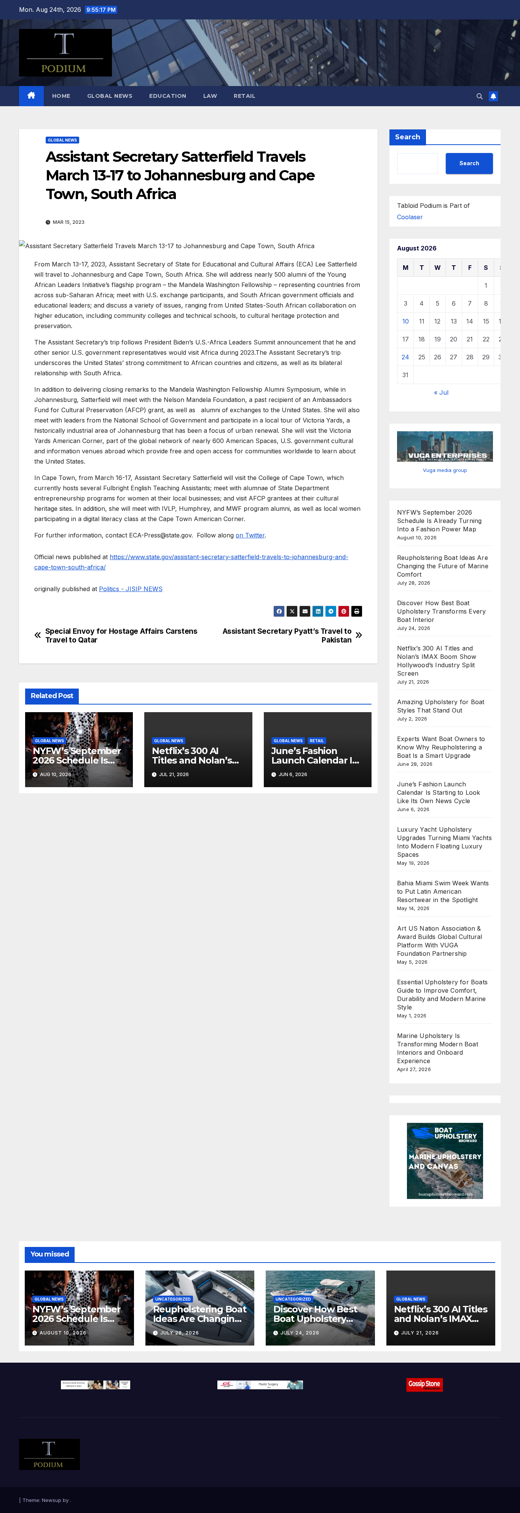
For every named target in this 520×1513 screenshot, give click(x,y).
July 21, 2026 (420, 1333)
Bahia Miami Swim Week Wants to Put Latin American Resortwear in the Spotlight (443, 891)
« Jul (441, 392)
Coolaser (410, 217)
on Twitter (250, 535)
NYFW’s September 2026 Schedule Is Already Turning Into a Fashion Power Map (439, 521)
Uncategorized (173, 1299)
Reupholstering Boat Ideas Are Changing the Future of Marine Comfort (442, 566)
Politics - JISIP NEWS (131, 589)
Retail (244, 95)
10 (405, 321)
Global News (110, 95)
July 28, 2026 (179, 1333)
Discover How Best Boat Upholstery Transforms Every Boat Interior (441, 611)
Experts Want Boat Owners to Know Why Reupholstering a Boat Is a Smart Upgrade (441, 747)
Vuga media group (445, 470)
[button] (480, 96)
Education (168, 95)
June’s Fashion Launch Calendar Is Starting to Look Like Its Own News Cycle (438, 792)
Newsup (51, 1500)
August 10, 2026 (63, 1333)
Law (210, 95)
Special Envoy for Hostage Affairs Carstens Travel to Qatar (121, 635)
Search (407, 137)
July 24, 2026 (300, 1333)
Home (61, 95)
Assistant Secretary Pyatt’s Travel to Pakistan (287, 635)
